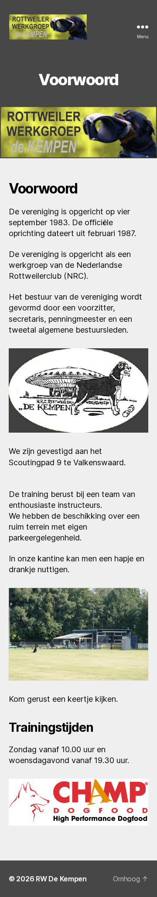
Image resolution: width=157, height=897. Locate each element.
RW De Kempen (61, 878)
